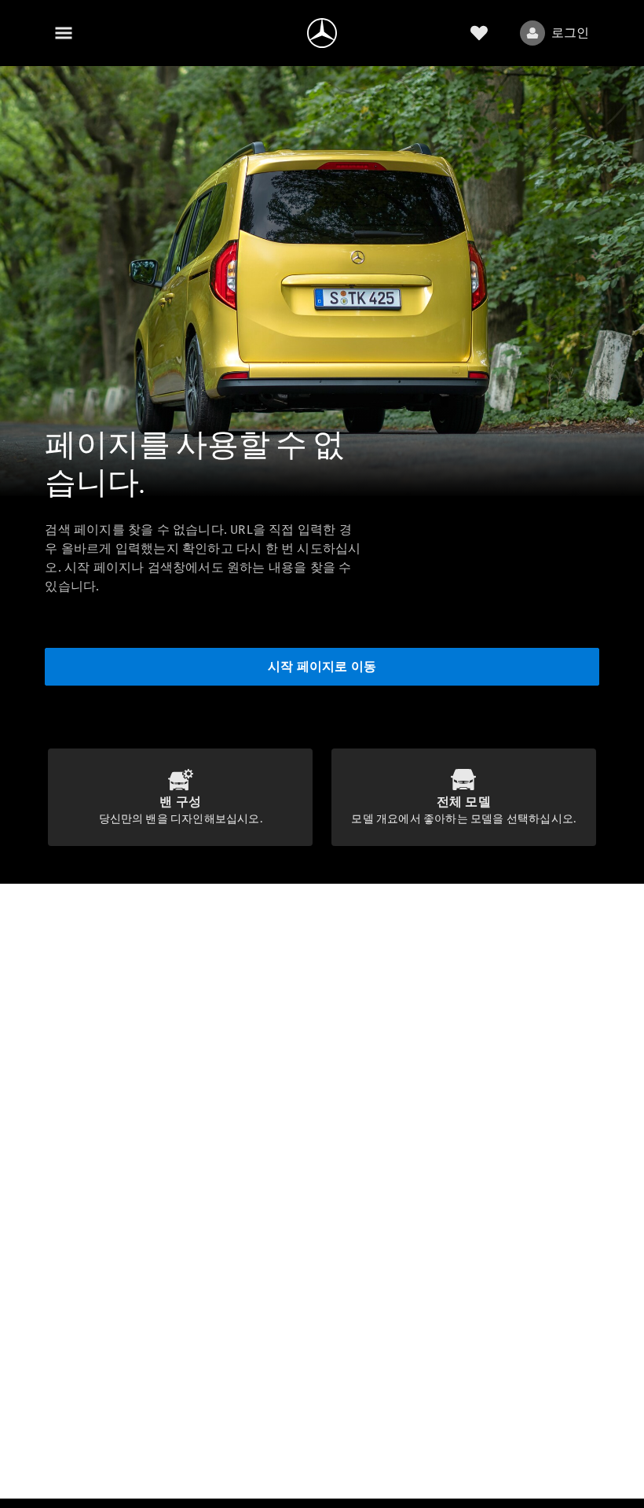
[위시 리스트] (479, 33)
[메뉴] (63, 33)
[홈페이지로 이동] (322, 33)
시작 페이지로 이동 (322, 666)
